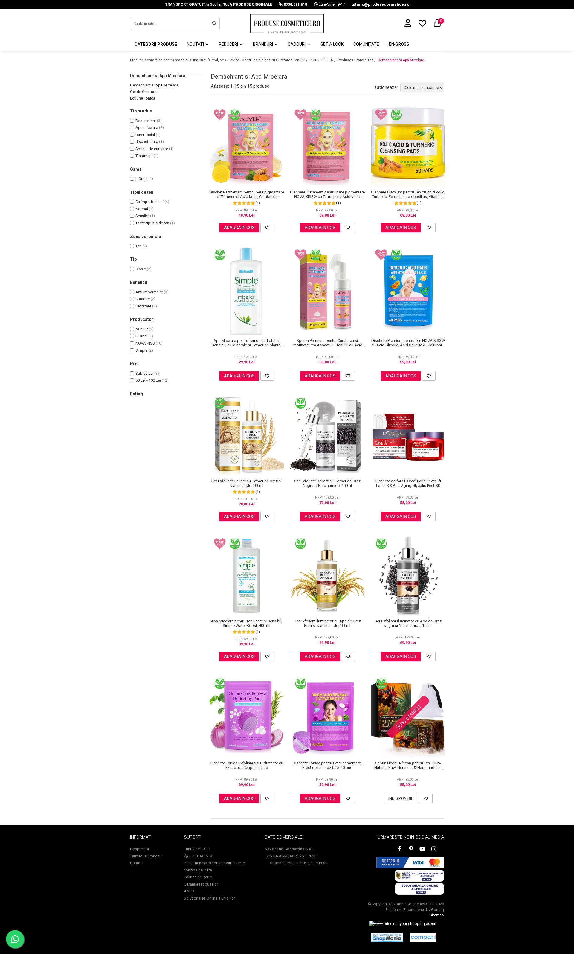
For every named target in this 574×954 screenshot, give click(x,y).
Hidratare (143, 306)
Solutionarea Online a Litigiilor (209, 898)
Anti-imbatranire (149, 292)
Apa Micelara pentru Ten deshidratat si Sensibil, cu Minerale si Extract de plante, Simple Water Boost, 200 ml (246, 342)
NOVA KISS (145, 343)
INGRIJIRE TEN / (323, 60)
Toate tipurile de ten (152, 223)
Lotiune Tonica (142, 98)
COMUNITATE (366, 44)
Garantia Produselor (201, 884)
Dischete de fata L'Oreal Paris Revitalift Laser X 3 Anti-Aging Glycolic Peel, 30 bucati (408, 483)
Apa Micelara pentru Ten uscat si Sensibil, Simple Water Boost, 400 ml (246, 623)
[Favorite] (267, 227)
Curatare (142, 299)
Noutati (196, 44)
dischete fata (146, 141)
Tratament (144, 155)
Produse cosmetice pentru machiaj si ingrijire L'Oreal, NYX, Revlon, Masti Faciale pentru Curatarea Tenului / (219, 60)
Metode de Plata (198, 870)
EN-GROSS (399, 44)
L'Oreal (141, 178)
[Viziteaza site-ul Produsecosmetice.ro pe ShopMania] (387, 937)
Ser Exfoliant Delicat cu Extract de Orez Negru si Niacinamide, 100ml (327, 483)
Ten (138, 246)
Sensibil (142, 216)
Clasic (140, 269)
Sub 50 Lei (144, 373)
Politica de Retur (198, 877)
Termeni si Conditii (145, 856)
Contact (137, 863)
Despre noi (139, 849)
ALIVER (141, 329)
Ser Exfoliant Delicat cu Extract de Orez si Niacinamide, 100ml (246, 483)
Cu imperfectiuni (149, 201)
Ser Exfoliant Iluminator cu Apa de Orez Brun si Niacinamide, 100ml (327, 623)
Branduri (263, 44)
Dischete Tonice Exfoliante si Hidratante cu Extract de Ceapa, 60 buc (246, 765)
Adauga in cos (239, 227)
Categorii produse (156, 44)
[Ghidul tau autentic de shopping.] (423, 937)
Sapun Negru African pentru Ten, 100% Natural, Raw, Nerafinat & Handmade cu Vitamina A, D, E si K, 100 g (408, 765)
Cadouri (297, 44)
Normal (141, 209)
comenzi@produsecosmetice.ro (216, 863)
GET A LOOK (332, 44)
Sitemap (437, 915)
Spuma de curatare (151, 149)
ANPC (189, 891)
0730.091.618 (200, 856)
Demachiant (145, 120)
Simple (141, 350)
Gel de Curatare (143, 91)
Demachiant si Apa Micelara (401, 60)
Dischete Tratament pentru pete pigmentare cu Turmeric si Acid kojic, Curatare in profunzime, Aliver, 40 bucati (246, 194)
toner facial (145, 134)
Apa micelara (146, 127)
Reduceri (229, 44)
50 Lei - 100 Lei (148, 380)
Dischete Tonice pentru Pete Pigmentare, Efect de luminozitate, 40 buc (327, 765)
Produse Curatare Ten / (357, 60)
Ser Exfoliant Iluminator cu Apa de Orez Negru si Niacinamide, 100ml (408, 623)
